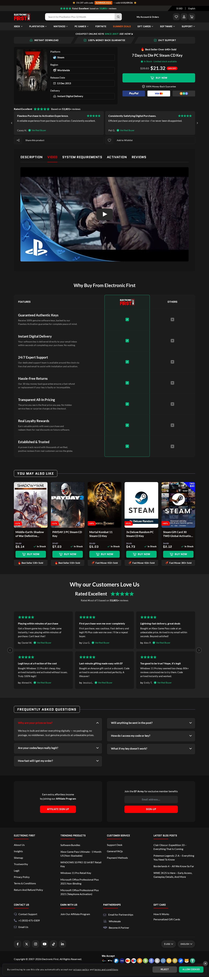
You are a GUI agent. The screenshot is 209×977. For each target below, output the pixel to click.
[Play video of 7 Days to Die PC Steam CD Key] (104, 214)
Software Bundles (70, 845)
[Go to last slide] (12, 123)
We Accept (108, 956)
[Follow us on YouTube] (44, 944)
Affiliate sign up (58, 809)
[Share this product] (18, 140)
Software (166, 26)
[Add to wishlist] (109, 140)
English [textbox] (191, 8)
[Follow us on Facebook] (17, 944)
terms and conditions (106, 969)
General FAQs (115, 851)
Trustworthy (21, 864)
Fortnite (100, 26)
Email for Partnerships (120, 914)
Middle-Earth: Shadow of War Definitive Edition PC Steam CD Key (30, 534)
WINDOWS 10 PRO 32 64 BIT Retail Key (80, 864)
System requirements (82, 157)
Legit (16, 870)
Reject (165, 969)
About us (19, 844)
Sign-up (151, 809)
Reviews (139, 157)
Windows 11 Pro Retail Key (75, 872)
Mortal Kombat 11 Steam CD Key (101, 534)
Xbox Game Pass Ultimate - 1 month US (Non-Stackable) (80, 853)
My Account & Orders (148, 16)
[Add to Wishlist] (176, 16)
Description (31, 157)
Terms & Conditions (25, 883)
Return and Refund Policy (28, 889)
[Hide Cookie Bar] (205, 963)
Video (52, 157)
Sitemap (18, 857)
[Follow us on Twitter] (26, 944)
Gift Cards (144, 26)
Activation (117, 157)
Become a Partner (119, 927)
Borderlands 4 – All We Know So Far (173, 866)
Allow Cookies (191, 969)
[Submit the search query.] (118, 16)
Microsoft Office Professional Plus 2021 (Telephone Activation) (79, 892)
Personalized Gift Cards (166, 919)
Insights (18, 851)
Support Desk (114, 844)
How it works (161, 914)
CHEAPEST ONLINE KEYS (103, 33)
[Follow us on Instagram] (35, 944)
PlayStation (36, 26)
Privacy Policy (22, 876)
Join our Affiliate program (75, 914)
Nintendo (59, 26)
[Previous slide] (10, 650)
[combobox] (180, 8)
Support (187, 26)
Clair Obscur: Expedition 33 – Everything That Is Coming (169, 846)
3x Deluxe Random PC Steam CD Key (140, 534)
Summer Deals (122, 26)
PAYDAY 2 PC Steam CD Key (67, 534)
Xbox (17, 26)
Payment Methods (117, 857)
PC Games (80, 26)
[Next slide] (197, 123)
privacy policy (81, 969)
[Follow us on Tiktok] (53, 944)
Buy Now (161, 78)
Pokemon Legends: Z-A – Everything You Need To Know (173, 857)
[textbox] (180, 8)
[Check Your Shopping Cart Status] (191, 16)
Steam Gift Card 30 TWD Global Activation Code (178, 534)
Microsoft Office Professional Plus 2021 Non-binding (79, 881)
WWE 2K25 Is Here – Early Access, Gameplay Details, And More (172, 874)
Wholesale (115, 921)
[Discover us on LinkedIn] (62, 944)
